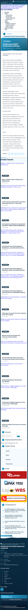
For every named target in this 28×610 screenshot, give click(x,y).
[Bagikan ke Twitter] (12, 153)
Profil (5, 573)
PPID (6, 29)
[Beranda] (4, 34)
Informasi (9, 33)
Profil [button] (6, 13)
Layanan (6, 574)
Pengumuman (7, 578)
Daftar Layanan (9, 26)
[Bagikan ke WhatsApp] (14, 153)
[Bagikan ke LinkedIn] (17, 153)
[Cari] (18, 436)
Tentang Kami (9, 15)
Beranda (7, 12)
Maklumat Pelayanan (11, 23)
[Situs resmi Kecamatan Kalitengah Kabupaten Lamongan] (2, 589)
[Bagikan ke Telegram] (20, 153)
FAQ (5, 580)
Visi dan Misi (9, 16)
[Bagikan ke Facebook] (9, 153)
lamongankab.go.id (4, 2)
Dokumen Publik (9, 27)
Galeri (6, 20)
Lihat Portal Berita (6, 536)
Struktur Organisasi (10, 18)
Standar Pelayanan (10, 25)
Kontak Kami (9, 19)
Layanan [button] (7, 22)
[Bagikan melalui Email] (23, 153)
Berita (5, 576)
